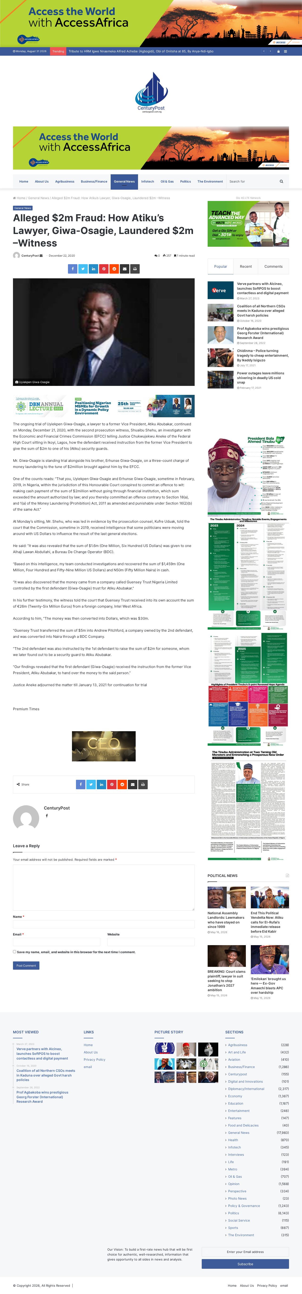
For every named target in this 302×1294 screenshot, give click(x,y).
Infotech (147, 181)
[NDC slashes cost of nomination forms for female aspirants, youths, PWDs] (165, 1048)
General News (124, 181)
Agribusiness (64, 181)
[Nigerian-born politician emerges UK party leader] (165, 1064)
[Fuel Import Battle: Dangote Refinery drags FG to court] (165, 1077)
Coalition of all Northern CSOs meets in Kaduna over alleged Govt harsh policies (261, 310)
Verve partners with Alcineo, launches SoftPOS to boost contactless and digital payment (263, 288)
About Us (42, 181)
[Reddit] (114, 269)
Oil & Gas (167, 181)
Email (18, 934)
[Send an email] (41, 255)
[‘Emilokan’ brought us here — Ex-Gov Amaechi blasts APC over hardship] (270, 959)
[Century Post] (151, 91)
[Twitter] (83, 269)
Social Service (239, 1220)
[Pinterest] (104, 269)
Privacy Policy (94, 1059)
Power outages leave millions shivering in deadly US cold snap (260, 377)
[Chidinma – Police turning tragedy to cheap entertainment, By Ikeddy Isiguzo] (221, 357)
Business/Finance (94, 181)
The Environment (210, 181)
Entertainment (239, 1111)
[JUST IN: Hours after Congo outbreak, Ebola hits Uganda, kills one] (186, 1064)
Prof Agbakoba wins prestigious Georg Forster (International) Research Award (263, 333)
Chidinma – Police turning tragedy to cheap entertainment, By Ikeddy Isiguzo (263, 355)
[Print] (135, 269)
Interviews (236, 1154)
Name (18, 916)
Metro (232, 1169)
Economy (235, 1096)
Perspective (237, 1191)
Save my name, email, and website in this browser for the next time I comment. (76, 952)
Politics (185, 181)
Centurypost (237, 1074)
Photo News (237, 1198)
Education (235, 1103)
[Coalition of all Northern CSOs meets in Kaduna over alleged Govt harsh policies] (221, 312)
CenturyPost (30, 255)
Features (234, 1118)
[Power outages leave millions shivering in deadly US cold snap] (221, 379)
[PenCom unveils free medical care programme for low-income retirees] (208, 1049)
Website (113, 934)
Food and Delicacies (243, 1125)
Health (233, 1140)
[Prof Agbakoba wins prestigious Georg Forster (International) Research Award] (221, 335)
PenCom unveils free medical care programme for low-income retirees (120, 51)
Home (23, 181)
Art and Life (237, 1052)
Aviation (234, 1059)
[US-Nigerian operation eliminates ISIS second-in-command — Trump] (208, 1077)
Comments (273, 266)
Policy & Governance (244, 1206)
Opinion (233, 1184)
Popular (220, 266)
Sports (233, 1228)
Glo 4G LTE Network (248, 198)
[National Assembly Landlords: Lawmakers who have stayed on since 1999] (227, 897)
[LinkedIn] (93, 269)
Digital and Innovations (245, 1081)
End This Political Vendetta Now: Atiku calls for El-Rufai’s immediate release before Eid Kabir (267, 922)
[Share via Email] (124, 269)
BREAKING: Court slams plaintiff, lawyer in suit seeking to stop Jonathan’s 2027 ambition (227, 980)
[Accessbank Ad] (151, 148)
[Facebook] (72, 269)
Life (231, 1162)
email (88, 1067)
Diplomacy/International (246, 1089)
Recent (246, 266)
